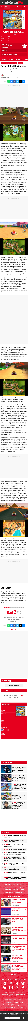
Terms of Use (7, 889)
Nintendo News (7, 1005)
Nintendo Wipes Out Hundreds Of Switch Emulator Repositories (14, 868)
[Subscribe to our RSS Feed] (5, 984)
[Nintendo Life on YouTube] (11, 984)
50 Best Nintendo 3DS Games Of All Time (14, 873)
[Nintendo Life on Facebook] (23, 988)
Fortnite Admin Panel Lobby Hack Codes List (15, 836)
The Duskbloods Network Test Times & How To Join (14, 841)
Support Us (7, 887)
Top (5, 884)
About (9, 884)
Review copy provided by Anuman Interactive (14, 617)
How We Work (20, 884)
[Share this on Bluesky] (11, 81)
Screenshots (19, 59)
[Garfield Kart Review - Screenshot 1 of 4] (14, 124)
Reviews (11, 59)
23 (10, 781)
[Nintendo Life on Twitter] (23, 984)
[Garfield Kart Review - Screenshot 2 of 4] (14, 238)
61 (10, 771)
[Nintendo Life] (14, 2)
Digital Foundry (19, 1002)
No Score (4, 50)
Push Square (12, 999)
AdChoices (22, 994)
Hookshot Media (12, 992)
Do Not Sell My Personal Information (14, 995)
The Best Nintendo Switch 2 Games (15, 849)
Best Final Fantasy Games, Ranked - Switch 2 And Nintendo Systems (15, 878)
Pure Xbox (20, 999)
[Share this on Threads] (20, 81)
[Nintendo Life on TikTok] (17, 984)
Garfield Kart (13, 31)
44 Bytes (16, 994)
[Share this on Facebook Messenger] (23, 81)
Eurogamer (19, 1005)
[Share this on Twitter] (17, 81)
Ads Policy (15, 889)
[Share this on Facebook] (14, 81)
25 (10, 790)
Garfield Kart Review (13, 66)
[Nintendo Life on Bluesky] (5, 988)
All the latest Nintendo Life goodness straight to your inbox (14, 1014)
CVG (18, 1007)
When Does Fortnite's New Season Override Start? (15, 845)
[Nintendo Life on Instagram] (11, 988)
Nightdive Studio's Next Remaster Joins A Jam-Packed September (14, 853)
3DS (9, 37)
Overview (4, 59)
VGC (24, 1005)
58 (10, 808)
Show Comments (14, 685)
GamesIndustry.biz (10, 1007)
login (21, 695)
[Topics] (2, 2)
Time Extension (9, 1002)
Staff (14, 884)
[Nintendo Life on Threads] (17, 988)
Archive (22, 889)
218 (9, 799)
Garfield (20, 63)
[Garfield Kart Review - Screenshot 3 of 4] (14, 379)
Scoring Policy (14, 621)
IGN (13, 1005)
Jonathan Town (5, 77)
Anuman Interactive (5, 714)
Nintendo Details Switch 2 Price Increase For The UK (14, 864)
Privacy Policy (20, 887)
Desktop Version (19, 892)
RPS (22, 1007)
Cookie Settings (9, 892)
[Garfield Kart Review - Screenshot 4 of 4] (14, 520)
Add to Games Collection (10, 54)
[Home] (2, 7)
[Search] (25, 2)
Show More (14, 974)
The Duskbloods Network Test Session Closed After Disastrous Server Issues (14, 859)
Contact (13, 887)
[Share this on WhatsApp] (8, 81)
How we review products (14, 619)
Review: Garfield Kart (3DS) (6, 738)
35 (17, 629)
